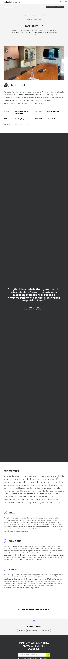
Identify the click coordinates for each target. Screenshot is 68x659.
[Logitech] (13, 2)
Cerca (55, 2)
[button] (8, 7)
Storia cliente (33, 15)
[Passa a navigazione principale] (66, 2)
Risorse (26, 15)
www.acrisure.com (22, 125)
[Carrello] (61, 2)
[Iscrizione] (48, 655)
